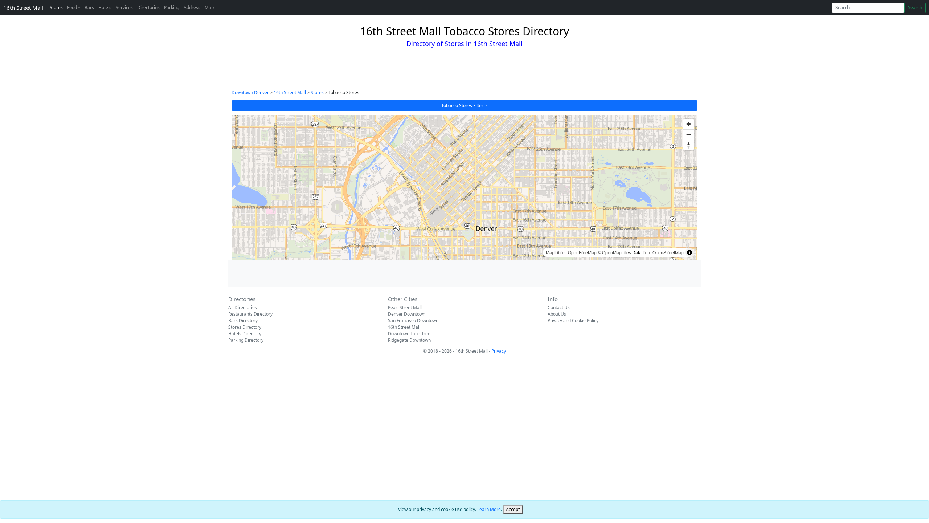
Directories (148, 7)
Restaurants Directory (250, 314)
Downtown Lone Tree (409, 334)
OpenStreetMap (668, 252)
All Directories (242, 307)
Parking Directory (245, 340)
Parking (171, 7)
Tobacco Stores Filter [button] (462, 105)
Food (72, 7)
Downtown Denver (250, 92)
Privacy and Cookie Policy (573, 320)
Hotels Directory (244, 334)
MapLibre (555, 252)
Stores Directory (244, 327)
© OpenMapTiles (614, 252)
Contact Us (559, 307)
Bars (89, 7)
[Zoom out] (688, 134)
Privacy (498, 351)
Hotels (104, 7)
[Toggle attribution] (689, 252)
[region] (464, 187)
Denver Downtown (406, 314)
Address (192, 7)
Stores (56, 7)
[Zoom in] (688, 124)
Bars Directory (243, 320)
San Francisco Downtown (413, 320)
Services (124, 7)
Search (915, 7)
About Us (557, 314)
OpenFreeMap (582, 252)
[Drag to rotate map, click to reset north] (688, 145)
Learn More (489, 509)
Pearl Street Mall (405, 307)
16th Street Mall (23, 7)
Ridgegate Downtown (409, 340)
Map (209, 7)
